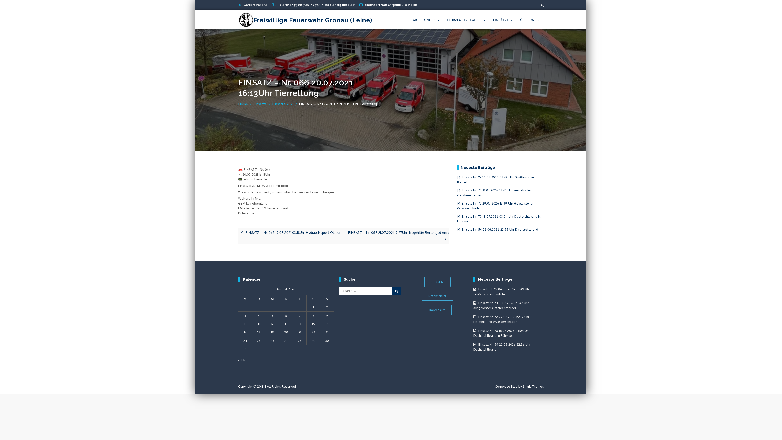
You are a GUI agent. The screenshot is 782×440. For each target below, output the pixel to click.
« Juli (241, 360)
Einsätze (501, 20)
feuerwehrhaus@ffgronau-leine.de (391, 5)
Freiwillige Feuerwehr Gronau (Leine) (313, 20)
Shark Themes (533, 386)
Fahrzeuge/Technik (464, 20)
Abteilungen (424, 20)
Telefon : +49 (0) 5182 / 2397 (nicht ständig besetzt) (316, 5)
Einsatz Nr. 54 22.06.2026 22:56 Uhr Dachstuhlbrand (500, 229)
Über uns (528, 20)
